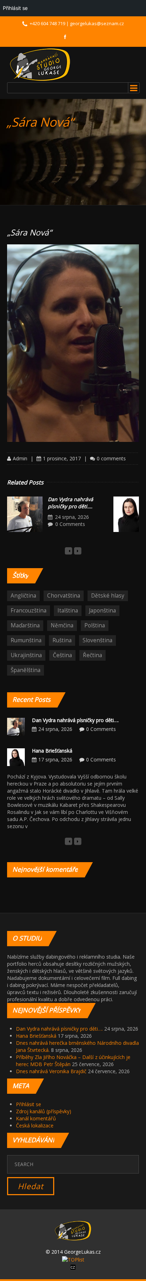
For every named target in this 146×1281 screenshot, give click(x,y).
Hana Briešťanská (52, 750)
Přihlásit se (28, 1104)
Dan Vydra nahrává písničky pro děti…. (70, 503)
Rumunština (26, 640)
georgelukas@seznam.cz (97, 23)
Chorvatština (63, 595)
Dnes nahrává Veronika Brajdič (51, 1071)
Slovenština (97, 640)
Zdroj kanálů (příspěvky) (43, 1111)
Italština (67, 610)
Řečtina (92, 655)
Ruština (62, 640)
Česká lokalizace (35, 1125)
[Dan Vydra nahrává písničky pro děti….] (25, 514)
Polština (94, 625)
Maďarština (25, 625)
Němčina (62, 625)
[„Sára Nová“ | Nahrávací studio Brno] (40, 64)
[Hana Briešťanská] (16, 756)
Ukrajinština (26, 655)
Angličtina (23, 595)
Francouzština (28, 610)
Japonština (102, 610)
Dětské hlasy (107, 595)
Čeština (62, 655)
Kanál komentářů (36, 1118)
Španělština (25, 670)
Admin (20, 458)
